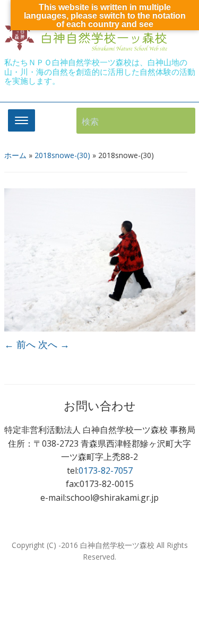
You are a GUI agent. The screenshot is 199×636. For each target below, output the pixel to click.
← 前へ (20, 344)
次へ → (54, 344)
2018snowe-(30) (62, 155)
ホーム (15, 155)
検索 (182, 120)
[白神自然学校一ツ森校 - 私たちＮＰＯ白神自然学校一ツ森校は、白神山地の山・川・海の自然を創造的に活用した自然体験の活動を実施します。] (88, 33)
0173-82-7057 (106, 470)
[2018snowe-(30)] (99, 259)
